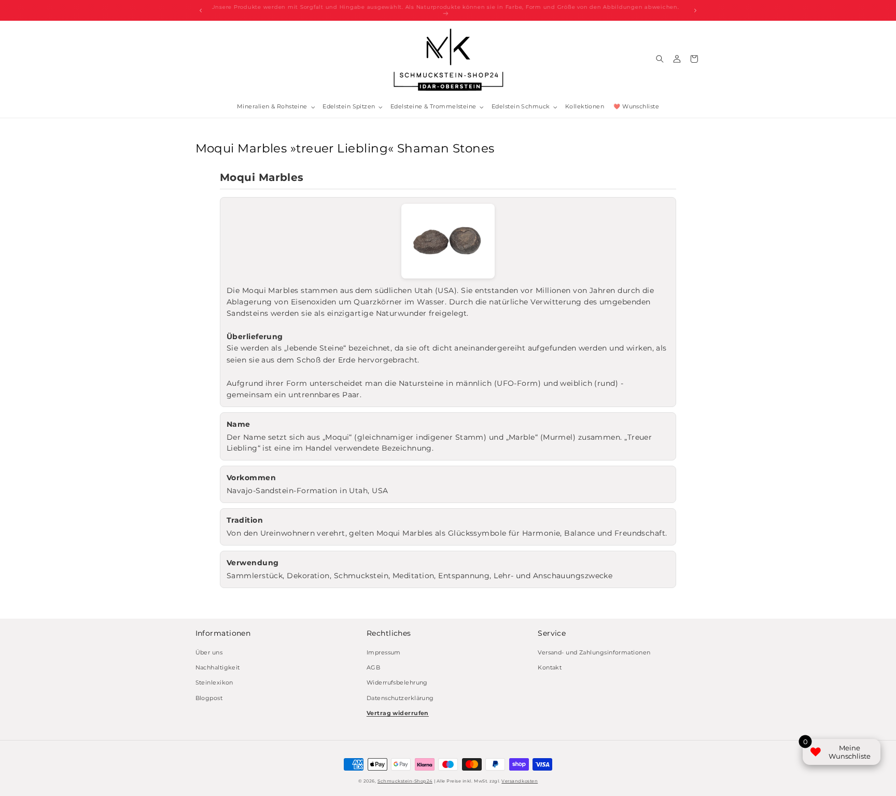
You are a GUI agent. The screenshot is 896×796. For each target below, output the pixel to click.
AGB (373, 667)
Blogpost (209, 697)
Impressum (384, 652)
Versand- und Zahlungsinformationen (594, 652)
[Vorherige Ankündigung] (200, 10)
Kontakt (550, 667)
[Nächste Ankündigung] (695, 10)
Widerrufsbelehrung (397, 682)
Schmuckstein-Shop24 (404, 781)
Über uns (209, 652)
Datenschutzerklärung (400, 697)
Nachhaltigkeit (217, 667)
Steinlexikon (214, 682)
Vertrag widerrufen (398, 712)
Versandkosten (519, 781)
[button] (275, 107)
